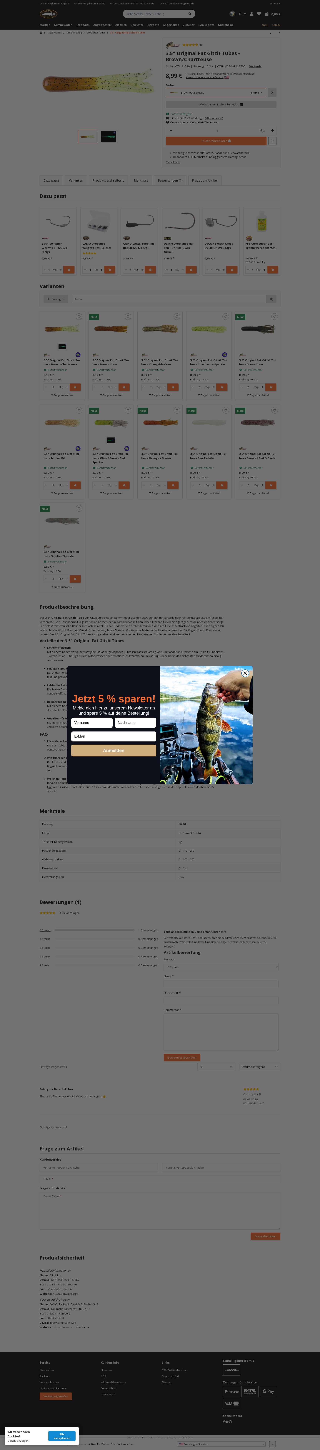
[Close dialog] (245, 673)
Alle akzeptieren (62, 1436)
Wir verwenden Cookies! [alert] (18, 1434)
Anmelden (113, 750)
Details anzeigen (18, 1440)
